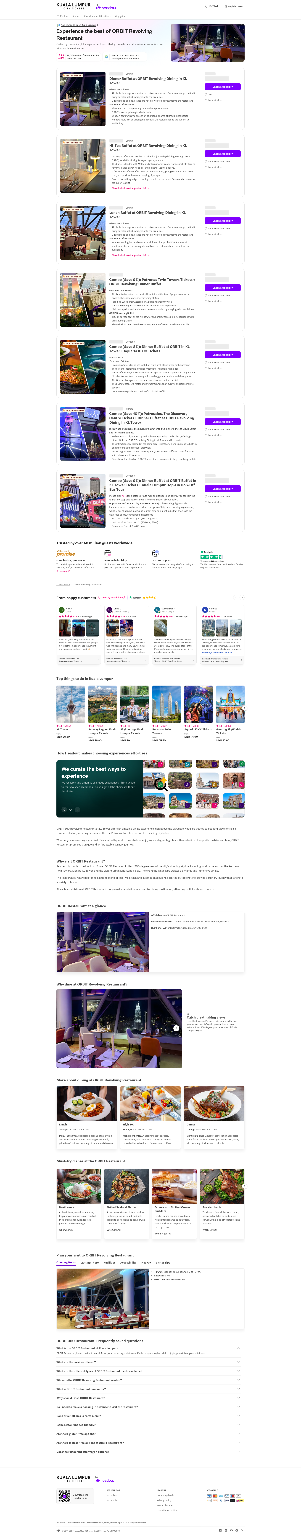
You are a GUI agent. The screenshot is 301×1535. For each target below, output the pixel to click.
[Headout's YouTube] (231, 1530)
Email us (114, 1500)
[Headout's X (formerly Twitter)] (242, 1530)
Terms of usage (164, 1505)
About (76, 16)
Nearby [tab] (146, 1262)
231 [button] (119, 207)
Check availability (223, 84)
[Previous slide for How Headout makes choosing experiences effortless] (64, 809)
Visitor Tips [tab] (163, 1262)
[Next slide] (101, 99)
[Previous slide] (64, 99)
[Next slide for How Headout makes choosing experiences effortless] (77, 809)
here (124, 495)
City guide (120, 16)
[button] (65, 628)
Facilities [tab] (109, 1262)
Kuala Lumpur (63, 584)
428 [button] (119, 140)
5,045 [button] (120, 341)
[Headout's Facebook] (236, 1530)
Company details (165, 1495)
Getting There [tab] (90, 1262)
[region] (83, 99)
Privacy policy (164, 1500)
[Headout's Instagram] (226, 1530)
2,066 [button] (120, 408)
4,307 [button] (120, 274)
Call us (113, 1495)
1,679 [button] (120, 475)
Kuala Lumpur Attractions (97, 16)
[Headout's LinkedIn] (220, 1530)
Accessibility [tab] (128, 1262)
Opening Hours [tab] (66, 1262)
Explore (64, 16)
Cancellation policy (167, 1510)
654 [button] (119, 73)
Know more (62, 571)
